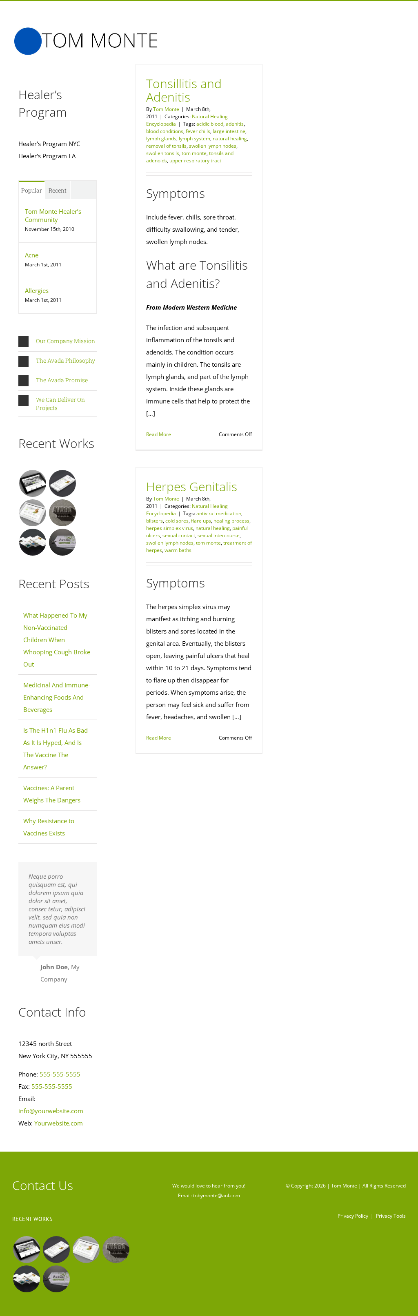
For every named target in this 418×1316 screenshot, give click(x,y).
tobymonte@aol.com (216, 1195)
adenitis (235, 123)
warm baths (178, 550)
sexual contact (178, 535)
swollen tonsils (162, 153)
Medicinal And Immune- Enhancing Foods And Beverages (56, 697)
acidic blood (209, 123)
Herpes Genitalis (191, 486)
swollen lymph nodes (212, 145)
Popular (31, 190)
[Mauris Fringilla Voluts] (62, 483)
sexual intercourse (219, 535)
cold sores (177, 520)
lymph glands (161, 138)
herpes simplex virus (169, 528)
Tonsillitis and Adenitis (184, 90)
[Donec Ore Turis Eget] (32, 483)
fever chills (198, 131)
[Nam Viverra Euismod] (62, 512)
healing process (231, 520)
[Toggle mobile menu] (402, 33)
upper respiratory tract (195, 160)
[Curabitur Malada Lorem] (32, 542)
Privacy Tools (391, 1215)
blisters (154, 520)
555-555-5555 (60, 1074)
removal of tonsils (166, 145)
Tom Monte (166, 109)
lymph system (194, 138)
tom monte (194, 153)
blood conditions (164, 131)
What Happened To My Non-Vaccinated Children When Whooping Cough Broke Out (56, 639)
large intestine (229, 131)
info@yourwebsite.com (50, 1111)
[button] (57, 341)
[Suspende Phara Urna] (62, 542)
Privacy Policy (353, 1215)
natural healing (230, 138)
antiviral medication (218, 513)
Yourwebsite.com (58, 1123)
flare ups (201, 520)
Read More (158, 434)
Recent (58, 190)
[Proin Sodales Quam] (32, 512)
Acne (31, 255)
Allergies (37, 290)
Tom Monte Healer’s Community (53, 215)
